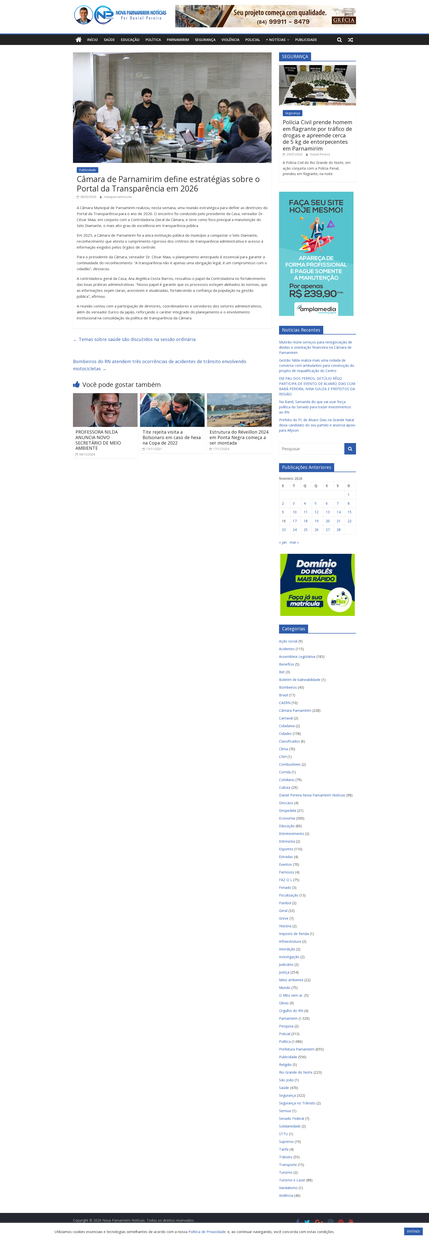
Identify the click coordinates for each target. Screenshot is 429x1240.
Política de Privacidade (207, 1231)
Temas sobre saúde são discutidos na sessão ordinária (134, 339)
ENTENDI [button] (413, 1231)
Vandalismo (288, 1187)
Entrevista (287, 841)
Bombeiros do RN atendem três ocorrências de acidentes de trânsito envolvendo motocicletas (159, 365)
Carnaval (286, 718)
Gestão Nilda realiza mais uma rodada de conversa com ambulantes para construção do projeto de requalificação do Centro (316, 365)
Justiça (284, 972)
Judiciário (286, 964)
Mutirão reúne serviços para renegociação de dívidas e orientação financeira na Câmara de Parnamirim (315, 347)
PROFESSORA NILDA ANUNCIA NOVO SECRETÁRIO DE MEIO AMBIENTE (98, 440)
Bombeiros (288, 687)
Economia (287, 818)
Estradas (286, 856)
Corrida (285, 772)
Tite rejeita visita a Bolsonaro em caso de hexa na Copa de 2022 (172, 437)
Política (153, 39)
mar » (294, 542)
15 (350, 512)
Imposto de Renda (294, 933)
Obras (284, 1003)
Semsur (285, 1110)
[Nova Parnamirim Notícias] (78, 40)
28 (339, 529)
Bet (282, 672)
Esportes (286, 849)
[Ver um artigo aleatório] (350, 40)
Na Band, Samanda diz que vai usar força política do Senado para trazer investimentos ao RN (315, 406)
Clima (283, 749)
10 (295, 512)
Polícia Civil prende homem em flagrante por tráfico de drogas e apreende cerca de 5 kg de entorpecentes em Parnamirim (317, 135)
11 (306, 512)
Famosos (286, 872)
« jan (283, 542)
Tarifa (283, 1149)
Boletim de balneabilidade (300, 679)
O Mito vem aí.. (291, 995)
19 (317, 521)
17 (295, 521)
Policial (252, 39)
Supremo (286, 1141)
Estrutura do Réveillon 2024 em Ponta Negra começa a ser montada (239, 437)
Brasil (283, 695)
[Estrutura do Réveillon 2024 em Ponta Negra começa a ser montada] (239, 396)
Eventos (285, 864)
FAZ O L (285, 879)
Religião (285, 1064)
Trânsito (285, 1157)
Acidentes (287, 648)
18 (306, 521)
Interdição (287, 949)
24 (295, 529)
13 (328, 512)
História (285, 926)
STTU (283, 1133)
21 (339, 521)
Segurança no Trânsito (297, 1103)
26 (317, 529)
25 (306, 529)
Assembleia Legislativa (297, 656)
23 (284, 529)
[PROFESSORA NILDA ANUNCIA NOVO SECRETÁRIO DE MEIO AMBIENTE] (105, 396)
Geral (283, 910)
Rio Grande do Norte (296, 1072)
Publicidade (306, 39)
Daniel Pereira (320, 154)
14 (339, 512)
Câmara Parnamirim (295, 710)
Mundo (284, 987)
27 (328, 529)
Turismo (285, 1172)
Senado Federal (291, 1118)
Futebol (285, 903)
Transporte (288, 1164)
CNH (282, 756)
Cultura (284, 787)
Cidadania (287, 725)
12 (317, 512)
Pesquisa (286, 1026)
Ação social (288, 641)
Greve (283, 918)
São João (286, 1080)
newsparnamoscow (118, 197)
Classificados (289, 741)
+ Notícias (276, 39)
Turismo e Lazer (292, 1180)
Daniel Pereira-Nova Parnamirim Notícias (312, 795)
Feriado (285, 887)
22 (350, 521)
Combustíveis (290, 764)
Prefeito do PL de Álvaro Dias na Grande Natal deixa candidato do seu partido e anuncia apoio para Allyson (317, 425)
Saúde (109, 39)
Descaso (286, 802)
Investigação (289, 956)
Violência (230, 39)
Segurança (205, 39)
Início (92, 39)
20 (328, 521)
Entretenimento (291, 833)
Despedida (287, 810)
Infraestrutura (290, 941)
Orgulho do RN (291, 1010)
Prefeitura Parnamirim (297, 1049)
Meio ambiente (291, 979)
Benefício (286, 664)
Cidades (285, 733)
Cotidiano (286, 779)
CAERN (284, 702)
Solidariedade (290, 1126)
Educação (130, 39)
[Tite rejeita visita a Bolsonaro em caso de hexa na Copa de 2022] (172, 396)
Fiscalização (288, 895)
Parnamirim (178, 39)
